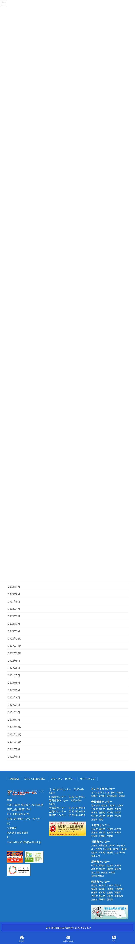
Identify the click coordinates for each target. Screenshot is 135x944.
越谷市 (104, 805)
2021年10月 (14, 742)
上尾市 (94, 828)
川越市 (94, 845)
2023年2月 (14, 623)
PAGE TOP (129, 928)
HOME (21, 941)
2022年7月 (14, 675)
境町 (101, 819)
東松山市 (103, 845)
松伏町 (117, 812)
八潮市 (120, 805)
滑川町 (124, 848)
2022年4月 (14, 697)
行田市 (110, 828)
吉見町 (110, 835)
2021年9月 (14, 749)
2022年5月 (14, 690)
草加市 (112, 805)
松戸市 (94, 815)
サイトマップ (87, 779)
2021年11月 (14, 734)
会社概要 (14, 779)
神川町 (102, 892)
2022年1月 (14, 719)
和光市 (110, 868)
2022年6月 (14, 682)
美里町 (94, 892)
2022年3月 (14, 705)
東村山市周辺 (97, 875)
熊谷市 (94, 885)
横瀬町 (94, 888)
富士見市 (95, 872)
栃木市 (102, 895)
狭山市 (110, 865)
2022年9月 (14, 660)
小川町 (102, 852)
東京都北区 (112, 795)
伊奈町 (94, 835)
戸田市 (120, 792)
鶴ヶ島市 (121, 845)
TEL (113, 941)
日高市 (104, 872)
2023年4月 (14, 609)
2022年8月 (14, 668)
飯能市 (102, 865)
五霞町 (94, 819)
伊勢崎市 (118, 895)
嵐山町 (94, 852)
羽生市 (117, 828)
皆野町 (102, 888)
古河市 (117, 815)
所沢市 (94, 865)
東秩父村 (95, 855)
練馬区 (122, 795)
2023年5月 (14, 601)
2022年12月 (14, 638)
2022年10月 (14, 653)
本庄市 (110, 885)
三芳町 (112, 872)
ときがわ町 (119, 852)
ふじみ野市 (96, 848)
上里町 (110, 892)
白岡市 (117, 832)
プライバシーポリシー (62, 779)
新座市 (117, 868)
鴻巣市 (94, 832)
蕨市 (113, 792)
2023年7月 (14, 586)
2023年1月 (14, 631)
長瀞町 (110, 888)
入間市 (117, 865)
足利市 (110, 895)
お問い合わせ (68, 941)
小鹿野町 (119, 888)
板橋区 (94, 795)
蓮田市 (102, 828)
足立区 (102, 795)
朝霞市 (94, 868)
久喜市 (117, 808)
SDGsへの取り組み (34, 779)
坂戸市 (112, 845)
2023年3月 (14, 616)
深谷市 (117, 885)
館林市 (102, 899)
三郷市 (94, 808)
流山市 (102, 815)
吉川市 (102, 808)
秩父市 (102, 885)
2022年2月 (14, 712)
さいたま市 (96, 792)
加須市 (110, 808)
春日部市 (95, 805)
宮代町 (102, 812)
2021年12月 (14, 727)
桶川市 (102, 832)
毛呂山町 (107, 848)
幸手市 (94, 812)
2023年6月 (14, 594)
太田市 (94, 899)
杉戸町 (110, 812)
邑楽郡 (110, 899)
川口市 (106, 792)
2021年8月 (14, 756)
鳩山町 (110, 852)
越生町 (116, 848)
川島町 (102, 835)
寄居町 (117, 892)
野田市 (110, 815)
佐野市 (94, 895)
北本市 (110, 832)
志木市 (102, 868)
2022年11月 (14, 646)
